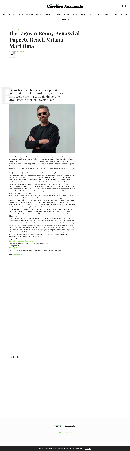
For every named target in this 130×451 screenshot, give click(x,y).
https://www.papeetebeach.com (21, 241)
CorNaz (21, 51)
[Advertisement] (42, 72)
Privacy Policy (68, 432)
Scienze (107, 15)
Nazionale (13, 29)
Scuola (115, 15)
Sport (58, 15)
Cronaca (12, 15)
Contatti (59, 432)
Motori (91, 15)
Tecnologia (65, 19)
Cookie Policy (79, 448)
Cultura (82, 15)
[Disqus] (46, 282)
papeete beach (17, 255)
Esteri (20, 15)
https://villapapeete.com (18, 248)
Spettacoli (49, 15)
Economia (29, 15)
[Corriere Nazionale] (65, 6)
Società (124, 15)
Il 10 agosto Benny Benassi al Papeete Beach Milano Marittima (44, 39)
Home (4, 15)
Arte (75, 15)
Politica (39, 15)
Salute (99, 15)
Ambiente (66, 15)
